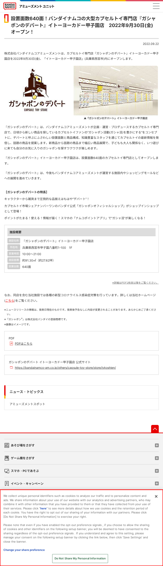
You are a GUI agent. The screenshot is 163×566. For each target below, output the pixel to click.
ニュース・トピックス (27, 392)
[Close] (156, 496)
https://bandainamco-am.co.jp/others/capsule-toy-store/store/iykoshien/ (65, 367)
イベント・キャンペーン (27, 483)
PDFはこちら (23, 343)
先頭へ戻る (155, 429)
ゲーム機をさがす (23, 458)
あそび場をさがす (23, 445)
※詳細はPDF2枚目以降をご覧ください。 (135, 282)
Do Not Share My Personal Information (80, 558)
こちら (9, 300)
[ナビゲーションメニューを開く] (156, 6)
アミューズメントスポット (27, 404)
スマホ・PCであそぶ (25, 471)
